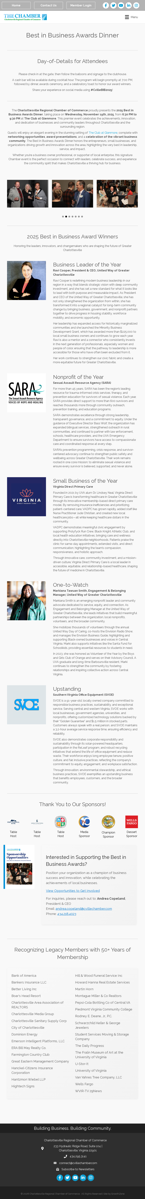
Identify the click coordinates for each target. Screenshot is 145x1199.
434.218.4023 (66, 914)
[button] (63, 216)
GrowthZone (117, 1193)
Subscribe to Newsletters (78, 1169)
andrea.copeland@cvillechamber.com (84, 909)
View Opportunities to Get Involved (73, 891)
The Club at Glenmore (103, 132)
